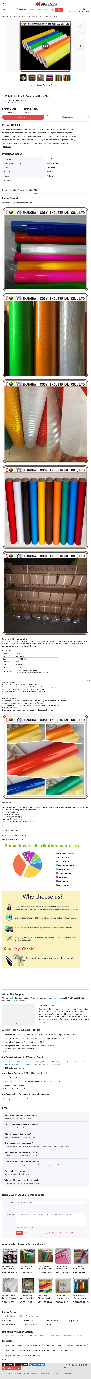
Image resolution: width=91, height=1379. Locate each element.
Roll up (59, 1064)
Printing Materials (32, 16)
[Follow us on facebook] (73, 1365)
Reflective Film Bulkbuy (33, 1356)
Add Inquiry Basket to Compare (46, 85)
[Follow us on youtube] (82, 1365)
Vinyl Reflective (25, 1350)
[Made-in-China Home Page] (45, 4)
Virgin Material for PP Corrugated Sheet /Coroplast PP (62, 1268)
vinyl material (28, 1321)
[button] (3, 3)
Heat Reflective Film (42, 1350)
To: (13, 1208)
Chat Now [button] (69, 117)
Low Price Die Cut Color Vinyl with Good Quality (45, 1268)
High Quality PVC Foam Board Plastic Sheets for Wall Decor (9, 1268)
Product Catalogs (33, 1316)
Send (19, 1233)
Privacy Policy (79, 1373)
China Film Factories (34, 1345)
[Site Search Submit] (59, 10)
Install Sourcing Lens (13, 1368)
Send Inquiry (23, 117)
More (4, 1360)
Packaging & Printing (16, 16)
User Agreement (57, 1373)
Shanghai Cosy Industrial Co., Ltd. (19, 100)
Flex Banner (76, 1062)
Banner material (51, 1321)
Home (4, 16)
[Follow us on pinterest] (86, 1365)
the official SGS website (55, 998)
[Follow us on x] (76, 1365)
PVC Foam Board (23, 1062)
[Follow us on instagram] (79, 1365)
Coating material (29, 1325)
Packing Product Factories (13, 1345)
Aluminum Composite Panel (40, 1064)
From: (12, 1203)
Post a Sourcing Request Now (63, 1233)
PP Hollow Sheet (22, 1064)
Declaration (68, 1373)
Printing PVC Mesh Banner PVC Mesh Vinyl (8, 1298)
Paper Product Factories (54, 1345)
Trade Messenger (37, 1365)
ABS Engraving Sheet (49, 1062)
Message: (11, 1214)
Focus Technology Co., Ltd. (30, 1373)
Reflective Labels (10, 1350)
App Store (7, 1365)
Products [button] (22, 10)
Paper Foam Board (64, 1062)
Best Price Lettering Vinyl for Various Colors (26, 1268)
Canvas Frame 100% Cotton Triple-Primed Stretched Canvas (62, 1298)
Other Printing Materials (48, 16)
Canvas (53, 1064)
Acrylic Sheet (35, 1062)
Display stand (72, 1321)
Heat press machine (9, 1325)
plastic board (7, 1321)
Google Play (21, 1365)
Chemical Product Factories (76, 1345)
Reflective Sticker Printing (62, 1350)
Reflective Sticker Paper (12, 1356)
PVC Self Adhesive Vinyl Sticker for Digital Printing (27, 1298)
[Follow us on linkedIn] (65, 1368)
